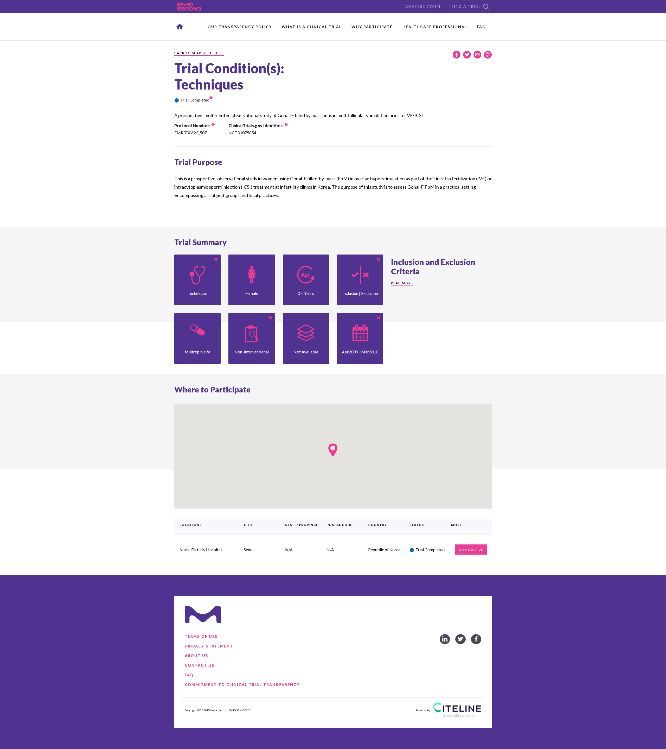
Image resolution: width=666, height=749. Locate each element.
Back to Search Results (199, 53)
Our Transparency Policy (240, 26)
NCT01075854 (242, 132)
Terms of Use (201, 636)
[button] (332, 449)
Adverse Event (423, 6)
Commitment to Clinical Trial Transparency (242, 684)
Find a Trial (466, 6)
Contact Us (200, 665)
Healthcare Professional (434, 26)
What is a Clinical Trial (312, 26)
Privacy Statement (209, 646)
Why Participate (372, 26)
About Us (196, 655)
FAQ (481, 26)
